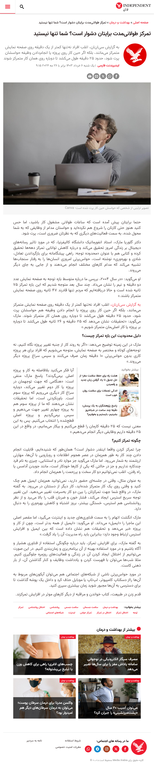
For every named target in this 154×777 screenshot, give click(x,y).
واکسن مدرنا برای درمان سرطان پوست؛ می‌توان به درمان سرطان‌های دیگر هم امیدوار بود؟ (45, 708)
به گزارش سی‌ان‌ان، (125, 304)
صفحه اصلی (140, 22)
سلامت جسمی (71, 607)
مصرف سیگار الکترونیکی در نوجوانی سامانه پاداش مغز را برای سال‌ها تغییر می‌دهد (111, 664)
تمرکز (20, 607)
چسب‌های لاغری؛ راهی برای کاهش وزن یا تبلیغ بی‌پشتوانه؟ (45, 667)
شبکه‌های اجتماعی (55, 613)
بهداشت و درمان (119, 22)
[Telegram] (97, 749)
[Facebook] (116, 76)
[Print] (90, 76)
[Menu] (7, 7)
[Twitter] (103, 76)
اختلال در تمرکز (104, 613)
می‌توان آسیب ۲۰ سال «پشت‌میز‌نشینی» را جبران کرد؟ (116, 710)
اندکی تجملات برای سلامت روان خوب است (100, 393)
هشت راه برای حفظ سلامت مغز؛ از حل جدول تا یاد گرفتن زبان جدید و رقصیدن (98, 380)
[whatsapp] (88, 749)
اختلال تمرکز (122, 613)
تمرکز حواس (86, 613)
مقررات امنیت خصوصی (68, 747)
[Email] (96, 76)
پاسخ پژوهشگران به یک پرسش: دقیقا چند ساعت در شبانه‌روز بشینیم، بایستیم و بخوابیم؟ (99, 410)
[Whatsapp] (110, 76)
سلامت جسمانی (90, 607)
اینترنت (71, 613)
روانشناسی (55, 607)
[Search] (21, 7)
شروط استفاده (73, 740)
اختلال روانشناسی (36, 607)
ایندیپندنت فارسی (108, 65)
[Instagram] (106, 749)
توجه (135, 613)
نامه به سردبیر (34, 740)
